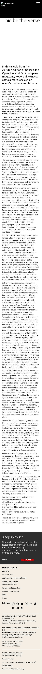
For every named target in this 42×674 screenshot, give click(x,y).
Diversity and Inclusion (10, 581)
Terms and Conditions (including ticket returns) (19, 662)
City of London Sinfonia (10, 591)
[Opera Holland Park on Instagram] (13, 603)
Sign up (27, 560)
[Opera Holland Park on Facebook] (17, 603)
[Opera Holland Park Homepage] (8, 4)
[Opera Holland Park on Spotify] (17, 608)
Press (4, 595)
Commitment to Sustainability (13, 669)
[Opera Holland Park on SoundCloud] (30, 603)
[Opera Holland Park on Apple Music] (22, 608)
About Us (5, 571)
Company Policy (8, 659)
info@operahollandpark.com (12, 637)
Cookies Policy (7, 665)
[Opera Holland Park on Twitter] (26, 603)
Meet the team (7, 575)
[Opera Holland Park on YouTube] (22, 603)
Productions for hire (9, 585)
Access (5, 598)
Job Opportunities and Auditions (14, 578)
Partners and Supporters (11, 588)
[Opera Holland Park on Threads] (13, 608)
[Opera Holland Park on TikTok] (35, 603)
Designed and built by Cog (11, 655)
